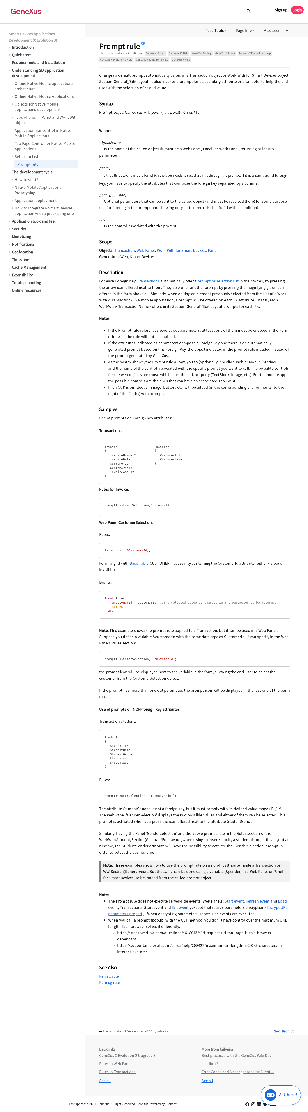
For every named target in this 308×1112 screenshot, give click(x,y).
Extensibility (22, 274)
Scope (105, 241)
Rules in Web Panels (116, 1063)
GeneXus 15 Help (225, 53)
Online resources (26, 290)
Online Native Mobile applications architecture (44, 86)
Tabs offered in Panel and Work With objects (46, 120)
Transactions (148, 281)
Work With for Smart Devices (181, 250)
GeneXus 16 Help (202, 53)
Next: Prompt (284, 1031)
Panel (213, 250)
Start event (234, 901)
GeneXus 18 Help (155, 53)
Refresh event (258, 901)
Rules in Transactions (117, 1071)
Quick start (21, 54)
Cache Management (29, 267)
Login (297, 9)
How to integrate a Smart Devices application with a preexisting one (44, 210)
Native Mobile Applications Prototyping (38, 190)
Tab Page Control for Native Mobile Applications (45, 146)
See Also (108, 967)
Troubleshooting (26, 282)
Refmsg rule (109, 982)
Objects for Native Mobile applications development (37, 106)
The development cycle (32, 171)
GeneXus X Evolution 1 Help (152, 59)
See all (105, 1080)
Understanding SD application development (38, 73)
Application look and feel (34, 221)
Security (19, 228)
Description (111, 272)
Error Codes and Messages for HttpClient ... (238, 1071)
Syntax (106, 103)
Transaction (124, 250)
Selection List (26, 156)
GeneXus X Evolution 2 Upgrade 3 (127, 1055)
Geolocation (22, 251)
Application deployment (36, 200)
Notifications (23, 244)
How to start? (26, 179)
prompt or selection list (218, 281)
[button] (217, 30)
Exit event (180, 907)
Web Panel (146, 250)
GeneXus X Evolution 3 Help (255, 53)
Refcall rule (109, 976)
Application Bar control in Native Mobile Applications (43, 133)
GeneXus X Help (181, 59)
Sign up (281, 9)
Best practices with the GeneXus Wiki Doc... (238, 1055)
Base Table (139, 563)
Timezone (20, 259)
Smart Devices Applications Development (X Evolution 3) (33, 37)
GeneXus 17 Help (178, 53)
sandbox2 (210, 1063)
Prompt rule (27, 164)
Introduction (23, 47)
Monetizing (21, 236)
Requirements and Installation (38, 62)
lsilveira (162, 1031)
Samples (108, 409)
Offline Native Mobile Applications (44, 96)
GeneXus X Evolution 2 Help (116, 59)
